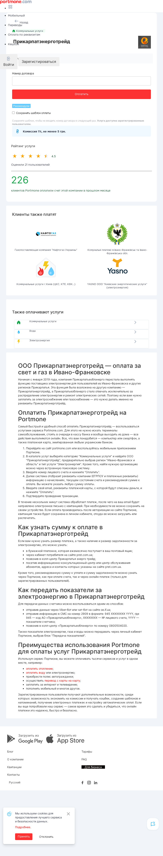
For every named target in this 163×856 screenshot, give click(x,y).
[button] (8, 61)
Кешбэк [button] (13, 44)
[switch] (13, 112)
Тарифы (87, 751)
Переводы (15, 25)
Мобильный (16, 16)
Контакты (13, 774)
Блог (10, 751)
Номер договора (23, 73)
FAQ (84, 759)
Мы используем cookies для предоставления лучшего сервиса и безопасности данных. (38, 817)
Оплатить (81, 94)
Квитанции (14, 767)
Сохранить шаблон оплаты (33, 113)
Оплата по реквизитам (24, 35)
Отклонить (46, 836)
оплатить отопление (39, 668)
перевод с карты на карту (62, 680)
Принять (24, 837)
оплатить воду (35, 672)
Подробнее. (23, 827)
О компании (15, 759)
